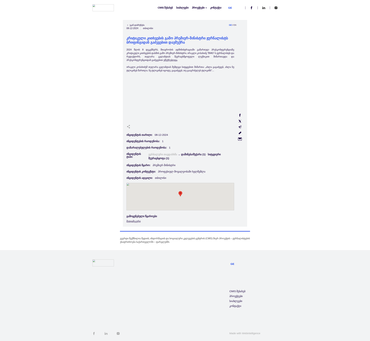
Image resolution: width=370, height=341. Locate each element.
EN (235, 25)
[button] (240, 8)
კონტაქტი (215, 7)
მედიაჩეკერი (133, 221)
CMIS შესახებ (165, 7)
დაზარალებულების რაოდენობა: (146, 147)
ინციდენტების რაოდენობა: (143, 141)
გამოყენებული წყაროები (141, 216)
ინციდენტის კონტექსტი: (141, 171)
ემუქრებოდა (170, 60)
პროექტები (198, 7)
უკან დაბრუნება (137, 25)
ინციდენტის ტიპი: (133, 155)
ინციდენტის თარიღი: (139, 134)
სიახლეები (182, 7)
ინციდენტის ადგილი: (139, 177)
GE (230, 25)
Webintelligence (251, 333)
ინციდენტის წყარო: (138, 165)
